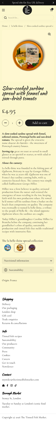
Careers (6, 359)
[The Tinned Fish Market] (27, 10)
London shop (8, 311)
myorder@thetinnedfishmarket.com (20, 379)
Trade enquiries (10, 319)
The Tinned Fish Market (33, 417)
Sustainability (9, 340)
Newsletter (7, 366)
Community (8, 347)
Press (4, 351)
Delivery (6, 304)
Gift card (6, 315)
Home (5, 26)
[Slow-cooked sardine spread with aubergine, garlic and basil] (7, 248)
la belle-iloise (17, 26)
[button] (5, 123)
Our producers (9, 343)
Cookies (6, 355)
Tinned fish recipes (12, 336)
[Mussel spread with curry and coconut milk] (32, 248)
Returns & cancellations (14, 323)
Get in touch (8, 362)
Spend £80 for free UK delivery (28, 2)
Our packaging (9, 308)
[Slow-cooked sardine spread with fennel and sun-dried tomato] (19, 248)
